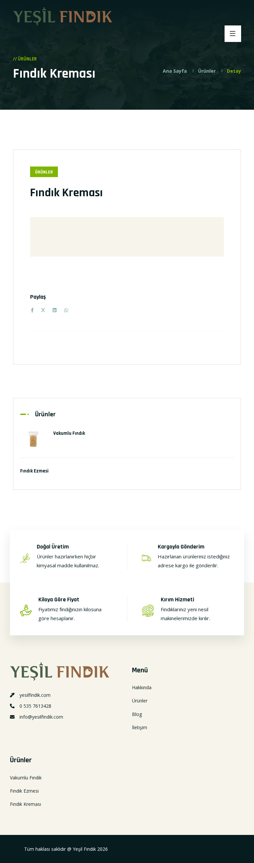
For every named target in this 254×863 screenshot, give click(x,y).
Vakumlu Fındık (69, 433)
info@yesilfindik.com (41, 717)
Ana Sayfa (175, 71)
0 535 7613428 (35, 706)
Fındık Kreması (25, 804)
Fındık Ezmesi (34, 471)
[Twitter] (43, 310)
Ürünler (207, 71)
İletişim (139, 727)
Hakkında (141, 687)
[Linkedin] (54, 310)
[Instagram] (18, 732)
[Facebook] (32, 310)
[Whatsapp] (10, 732)
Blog (137, 714)
